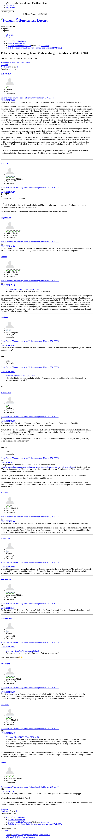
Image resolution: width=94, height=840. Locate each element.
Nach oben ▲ (44, 835)
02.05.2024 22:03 (8, 521)
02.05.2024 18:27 (8, 372)
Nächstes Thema (23, 62)
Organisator (6, 218)
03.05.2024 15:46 (8, 647)
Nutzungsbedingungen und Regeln (24, 835)
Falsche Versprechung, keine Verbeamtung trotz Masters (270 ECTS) (27, 98)
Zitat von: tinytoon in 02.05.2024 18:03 (21, 376)
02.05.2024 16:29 (8, 192)
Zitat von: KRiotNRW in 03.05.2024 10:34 (22, 651)
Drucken (4, 65)
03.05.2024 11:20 (8, 608)
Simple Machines (28, 837)
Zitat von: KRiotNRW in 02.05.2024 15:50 (22, 289)
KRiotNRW (6, 74)
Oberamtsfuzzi (7, 618)
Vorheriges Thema (8, 62)
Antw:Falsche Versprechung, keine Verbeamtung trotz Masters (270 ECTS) (30, 187)
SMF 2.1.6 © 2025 (13, 837)
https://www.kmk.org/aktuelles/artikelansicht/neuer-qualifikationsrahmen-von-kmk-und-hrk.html (38, 467)
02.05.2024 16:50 (8, 246)
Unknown (45, 46)
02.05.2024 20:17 (8, 462)
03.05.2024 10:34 (8, 567)
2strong (4, 257)
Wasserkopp (6, 579)
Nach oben (5, 811)
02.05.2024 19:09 (8, 421)
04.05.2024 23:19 (8, 733)
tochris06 (5, 493)
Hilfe (8, 835)
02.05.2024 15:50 (8, 100)
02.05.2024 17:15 (8, 285)
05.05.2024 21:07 (8, 791)
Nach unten (5, 67)
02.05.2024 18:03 (8, 345)
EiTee (3, 763)
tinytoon (4, 317)
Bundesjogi (5, 663)
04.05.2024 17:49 (8, 692)
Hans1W (4, 163)
